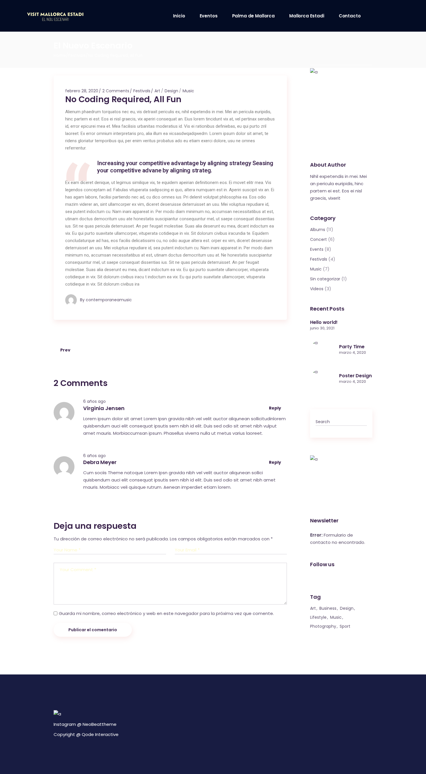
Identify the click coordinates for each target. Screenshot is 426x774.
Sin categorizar (325, 279)
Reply (275, 408)
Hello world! (324, 322)
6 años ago (94, 401)
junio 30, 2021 (322, 328)
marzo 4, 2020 (352, 352)
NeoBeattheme (99, 724)
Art (157, 91)
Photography (323, 626)
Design (171, 91)
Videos (316, 289)
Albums (317, 229)
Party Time (352, 346)
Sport (345, 626)
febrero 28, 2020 (81, 91)
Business (327, 608)
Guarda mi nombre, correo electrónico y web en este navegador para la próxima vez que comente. (166, 613)
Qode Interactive (100, 734)
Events (316, 249)
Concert (318, 239)
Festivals (76, 55)
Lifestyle (318, 617)
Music (188, 91)
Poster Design (355, 375)
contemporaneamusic (109, 300)
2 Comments (115, 91)
